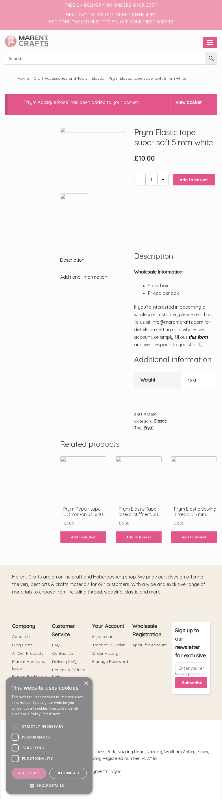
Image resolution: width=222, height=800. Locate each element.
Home (23, 78)
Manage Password (110, 661)
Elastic (98, 78)
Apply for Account (149, 645)
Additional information (83, 277)
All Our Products (27, 653)
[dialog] (49, 735)
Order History (105, 653)
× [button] (86, 683)
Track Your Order (108, 645)
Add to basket (194, 180)
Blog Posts (22, 645)
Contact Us (63, 653)
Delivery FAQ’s (65, 661)
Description (72, 260)
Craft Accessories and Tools (60, 78)
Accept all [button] (29, 773)
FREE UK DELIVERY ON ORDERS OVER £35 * (111, 5)
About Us (21, 636)
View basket (188, 102)
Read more (51, 713)
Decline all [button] (68, 773)
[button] (49, 785)
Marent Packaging (29, 676)
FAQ (56, 645)
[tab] (92, 260)
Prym (148, 427)
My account (103, 636)
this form (197, 337)
